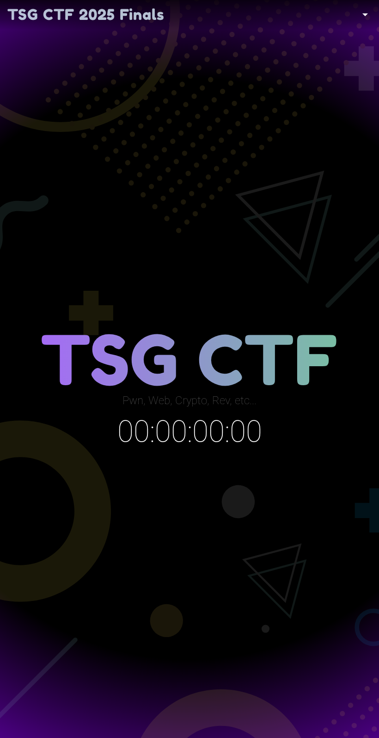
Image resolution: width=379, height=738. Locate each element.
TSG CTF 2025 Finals (86, 15)
